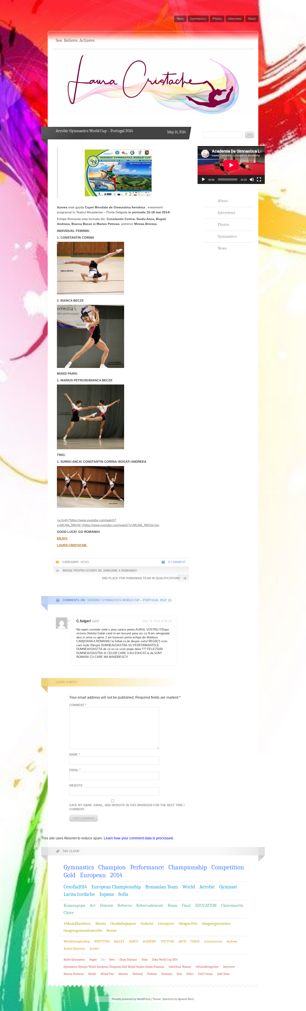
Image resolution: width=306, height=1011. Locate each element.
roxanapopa (74, 905)
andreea (231, 941)
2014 (116, 875)
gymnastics (79, 867)
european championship (116, 887)
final (186, 905)
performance (147, 867)
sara (179, 974)
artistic (94, 949)
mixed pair (107, 974)
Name (74, 754)
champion (112, 867)
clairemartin (232, 905)
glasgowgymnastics (216, 924)
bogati (93, 959)
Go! (249, 134)
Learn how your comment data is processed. (139, 838)
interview (229, 966)
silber (190, 974)
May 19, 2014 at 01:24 (157, 621)
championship (187, 867)
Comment (177, 562)
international (213, 941)
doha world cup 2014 (165, 959)
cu (103, 959)
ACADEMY (149, 941)
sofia (123, 894)
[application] (231, 165)
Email (74, 770)
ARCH (182, 941)
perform (152, 974)
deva (112, 959)
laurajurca (166, 924)
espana (106, 894)
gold (69, 875)
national (137, 974)
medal (92, 974)
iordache (146, 924)
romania (167, 974)
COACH (195, 941)
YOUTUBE (167, 941)
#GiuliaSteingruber (207, 966)
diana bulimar (128, 959)
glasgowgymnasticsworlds (83, 931)
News (180, 18)
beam (172, 905)
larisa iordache (79, 894)
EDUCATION (206, 905)
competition (227, 867)
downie (106, 905)
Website (76, 785)
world (188, 887)
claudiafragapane (123, 924)
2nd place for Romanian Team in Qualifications (141, 578)
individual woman (180, 966)
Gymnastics (198, 18)
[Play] (203, 179)
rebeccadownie (149, 905)
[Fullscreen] (259, 179)
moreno (123, 974)
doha (145, 959)
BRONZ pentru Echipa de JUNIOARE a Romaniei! (99, 570)
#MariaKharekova (77, 924)
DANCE (133, 941)
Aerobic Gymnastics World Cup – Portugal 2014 (94, 131)
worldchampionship (77, 941)
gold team (223, 974)
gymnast (228, 887)
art (92, 905)
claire (69, 912)
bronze (111, 931)
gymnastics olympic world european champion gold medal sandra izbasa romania (114, 966)
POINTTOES (102, 941)
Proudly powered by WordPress (131, 999)
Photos (217, 18)
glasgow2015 (188, 924)
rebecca (125, 905)
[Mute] (252, 179)
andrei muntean (74, 949)
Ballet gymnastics (74, 959)
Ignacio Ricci (186, 999)
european (93, 875)
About (252, 18)
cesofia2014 (75, 887)
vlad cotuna (205, 974)
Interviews (234, 18)
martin (100, 924)
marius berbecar (74, 974)
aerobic (207, 887)
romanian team (161, 887)
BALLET (119, 941)
